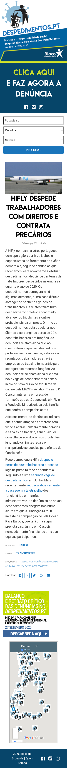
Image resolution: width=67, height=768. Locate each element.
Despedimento (40, 566)
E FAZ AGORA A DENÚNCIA (34, 83)
